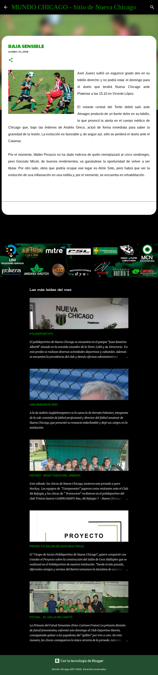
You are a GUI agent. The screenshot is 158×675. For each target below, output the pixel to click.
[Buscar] (152, 7)
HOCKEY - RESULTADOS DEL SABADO (55, 475)
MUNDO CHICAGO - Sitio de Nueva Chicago (74, 7)
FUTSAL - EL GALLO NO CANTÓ (51, 617)
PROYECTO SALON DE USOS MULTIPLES (57, 546)
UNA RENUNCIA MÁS (44, 404)
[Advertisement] (75, 230)
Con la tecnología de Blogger (81, 661)
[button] (10, 60)
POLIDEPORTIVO (41, 333)
